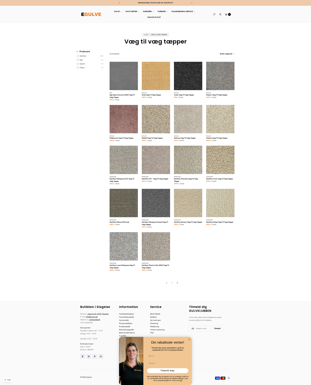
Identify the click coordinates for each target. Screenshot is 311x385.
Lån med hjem (155, 320)
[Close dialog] (189, 339)
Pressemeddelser (125, 323)
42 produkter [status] (115, 54)
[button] (117, 11)
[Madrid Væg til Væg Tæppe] (156, 119)
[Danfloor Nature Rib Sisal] (124, 203)
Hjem (146, 35)
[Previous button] (119, 3)
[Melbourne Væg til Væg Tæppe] (124, 119)
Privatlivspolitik (124, 327)
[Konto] (220, 14)
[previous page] (166, 282)
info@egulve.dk (92, 317)
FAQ (152, 333)
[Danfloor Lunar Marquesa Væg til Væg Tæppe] (124, 246)
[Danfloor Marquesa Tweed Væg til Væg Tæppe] (156, 203)
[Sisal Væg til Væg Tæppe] (156, 76)
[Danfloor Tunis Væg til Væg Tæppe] (220, 160)
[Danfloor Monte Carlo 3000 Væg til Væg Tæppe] (156, 246)
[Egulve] (91, 14)
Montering (154, 323)
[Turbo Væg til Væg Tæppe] (188, 76)
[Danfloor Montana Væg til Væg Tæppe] (188, 160)
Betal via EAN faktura (127, 333)
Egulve (89, 377)
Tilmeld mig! (168, 371)
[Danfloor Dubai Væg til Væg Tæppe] (220, 203)
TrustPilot (122, 336)
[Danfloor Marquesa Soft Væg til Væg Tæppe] (124, 160)
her (181, 380)
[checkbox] (90, 56)
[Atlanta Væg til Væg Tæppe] (220, 119)
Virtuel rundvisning (157, 330)
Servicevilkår (124, 320)
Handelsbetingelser (126, 314)
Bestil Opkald (155, 314)
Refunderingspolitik (126, 330)
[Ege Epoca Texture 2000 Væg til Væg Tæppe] (124, 76)
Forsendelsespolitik (126, 317)
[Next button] (192, 3)
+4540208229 (94, 320)
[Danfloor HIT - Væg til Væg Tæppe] (156, 160)
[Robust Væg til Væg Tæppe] (220, 76)
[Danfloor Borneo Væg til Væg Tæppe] (188, 203)
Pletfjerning (154, 327)
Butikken (153, 317)
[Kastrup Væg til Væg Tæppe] (188, 119)
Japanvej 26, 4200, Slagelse (98, 314)
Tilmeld (217, 328)
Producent (84, 51)
